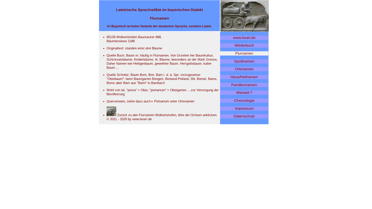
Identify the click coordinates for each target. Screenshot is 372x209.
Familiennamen (244, 85)
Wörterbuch (244, 45)
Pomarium (161, 101)
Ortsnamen (244, 69)
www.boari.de (244, 38)
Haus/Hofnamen (244, 77)
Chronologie (244, 101)
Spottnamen (244, 61)
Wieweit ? (244, 93)
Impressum (244, 108)
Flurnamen (244, 53)
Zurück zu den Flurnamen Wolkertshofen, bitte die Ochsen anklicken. (166, 115)
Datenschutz (244, 116)
